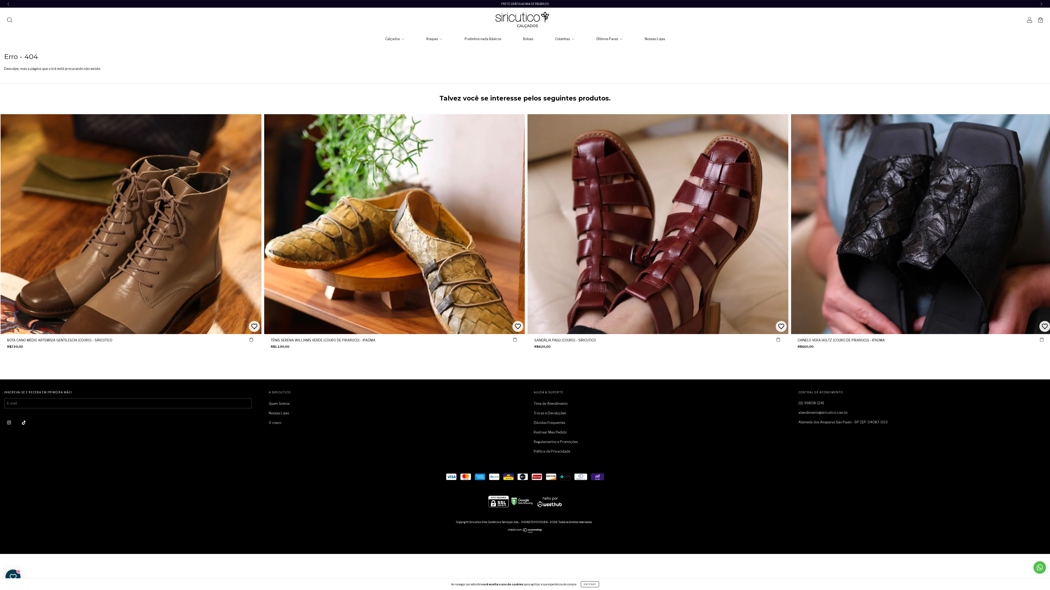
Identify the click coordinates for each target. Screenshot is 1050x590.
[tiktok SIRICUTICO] (24, 422)
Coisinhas (563, 39)
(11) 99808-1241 (811, 403)
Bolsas (528, 39)
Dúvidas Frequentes (549, 423)
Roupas (432, 39)
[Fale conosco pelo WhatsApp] (1040, 567)
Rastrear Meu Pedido (550, 432)
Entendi (590, 584)
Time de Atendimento (551, 404)
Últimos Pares (607, 39)
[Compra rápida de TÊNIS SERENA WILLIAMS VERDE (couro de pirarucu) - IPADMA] (514, 339)
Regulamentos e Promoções (556, 442)
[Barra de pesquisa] (9, 21)
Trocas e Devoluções (550, 413)
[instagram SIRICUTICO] (9, 422)
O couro (275, 423)
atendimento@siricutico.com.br (823, 413)
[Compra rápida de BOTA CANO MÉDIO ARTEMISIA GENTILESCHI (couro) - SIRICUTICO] (251, 339)
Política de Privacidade (552, 451)
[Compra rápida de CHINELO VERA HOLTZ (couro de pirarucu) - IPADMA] (1041, 339)
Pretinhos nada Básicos (483, 39)
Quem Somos (279, 404)
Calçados (393, 39)
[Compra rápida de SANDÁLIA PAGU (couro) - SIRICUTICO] (778, 339)
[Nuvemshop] (525, 532)
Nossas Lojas (655, 39)
